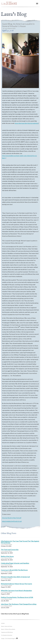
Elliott (9, 3)
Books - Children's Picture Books (8, 629)
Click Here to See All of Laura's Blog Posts (15, 614)
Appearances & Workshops (7, 632)
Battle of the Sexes (7, 556)
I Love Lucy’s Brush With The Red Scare (14, 570)
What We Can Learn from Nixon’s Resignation (16, 590)
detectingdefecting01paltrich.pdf (12, 521)
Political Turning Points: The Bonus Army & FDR (17, 597)
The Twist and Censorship (9, 549)
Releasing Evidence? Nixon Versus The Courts (16, 584)
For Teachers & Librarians (6, 635)
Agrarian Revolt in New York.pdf (11, 518)
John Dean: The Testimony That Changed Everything (18, 604)
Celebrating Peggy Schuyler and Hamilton (15, 563)
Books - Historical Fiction (6, 626)
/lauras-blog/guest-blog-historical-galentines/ (27, 123)
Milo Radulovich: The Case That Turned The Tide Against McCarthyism (20, 542)
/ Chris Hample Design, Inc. (10, 638)
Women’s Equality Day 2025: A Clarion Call (15, 577)
